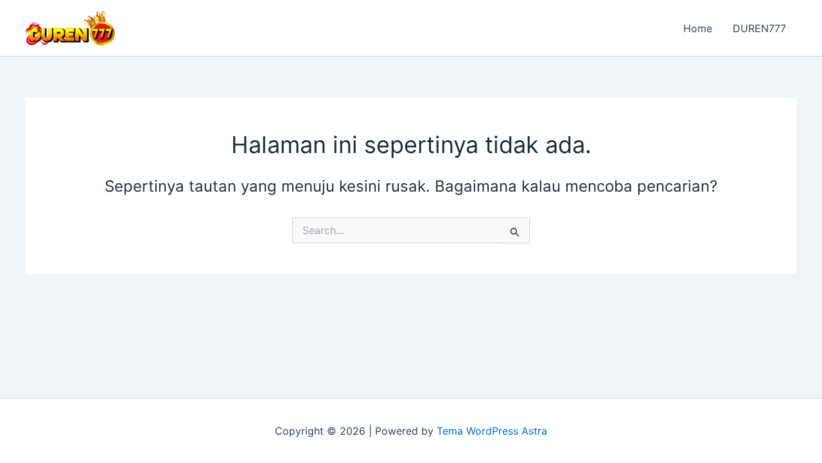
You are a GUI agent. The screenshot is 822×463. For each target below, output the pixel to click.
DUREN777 (759, 28)
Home (697, 28)
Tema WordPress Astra (492, 430)
